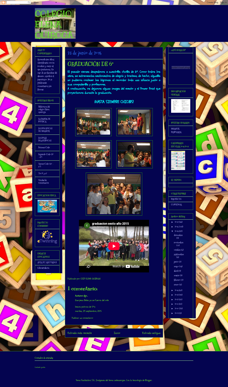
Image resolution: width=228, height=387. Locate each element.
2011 (177, 304)
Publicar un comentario (82, 318)
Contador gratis (40, 367)
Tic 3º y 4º (42, 173)
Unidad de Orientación (43, 182)
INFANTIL (175, 128)
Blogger (148, 380)
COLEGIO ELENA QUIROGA (54, 24)
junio (176, 261)
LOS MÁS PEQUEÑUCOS (44, 139)
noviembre (178, 242)
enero (176, 284)
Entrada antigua (151, 333)
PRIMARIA (176, 132)
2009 (177, 313)
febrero (177, 280)
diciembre (178, 235)
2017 (177, 222)
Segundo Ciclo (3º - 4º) (46, 156)
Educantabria (43, 268)
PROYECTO (176, 199)
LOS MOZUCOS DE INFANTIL (45, 130)
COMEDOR (176, 204)
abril (176, 271)
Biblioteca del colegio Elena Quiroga (44, 109)
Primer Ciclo (44, 147)
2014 (177, 290)
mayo (176, 266)
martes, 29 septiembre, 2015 (88, 311)
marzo (177, 275)
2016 (177, 226)
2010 (177, 308)
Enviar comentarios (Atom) (120, 342)
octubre (177, 250)
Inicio (117, 333)
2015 (177, 231)
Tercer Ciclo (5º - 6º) (45, 165)
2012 (177, 299)
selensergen (119, 380)
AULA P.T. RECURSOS (47, 262)
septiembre (179, 254)
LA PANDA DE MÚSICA (44, 120)
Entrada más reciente (80, 333)
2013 (177, 294)
